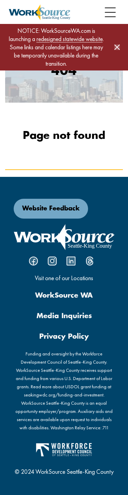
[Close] (117, 47)
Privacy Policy (64, 336)
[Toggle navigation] (110, 12)
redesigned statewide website (70, 39)
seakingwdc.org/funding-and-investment (63, 395)
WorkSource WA (64, 295)
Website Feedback (51, 209)
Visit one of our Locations (64, 278)
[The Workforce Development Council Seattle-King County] (64, 449)
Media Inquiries (64, 316)
